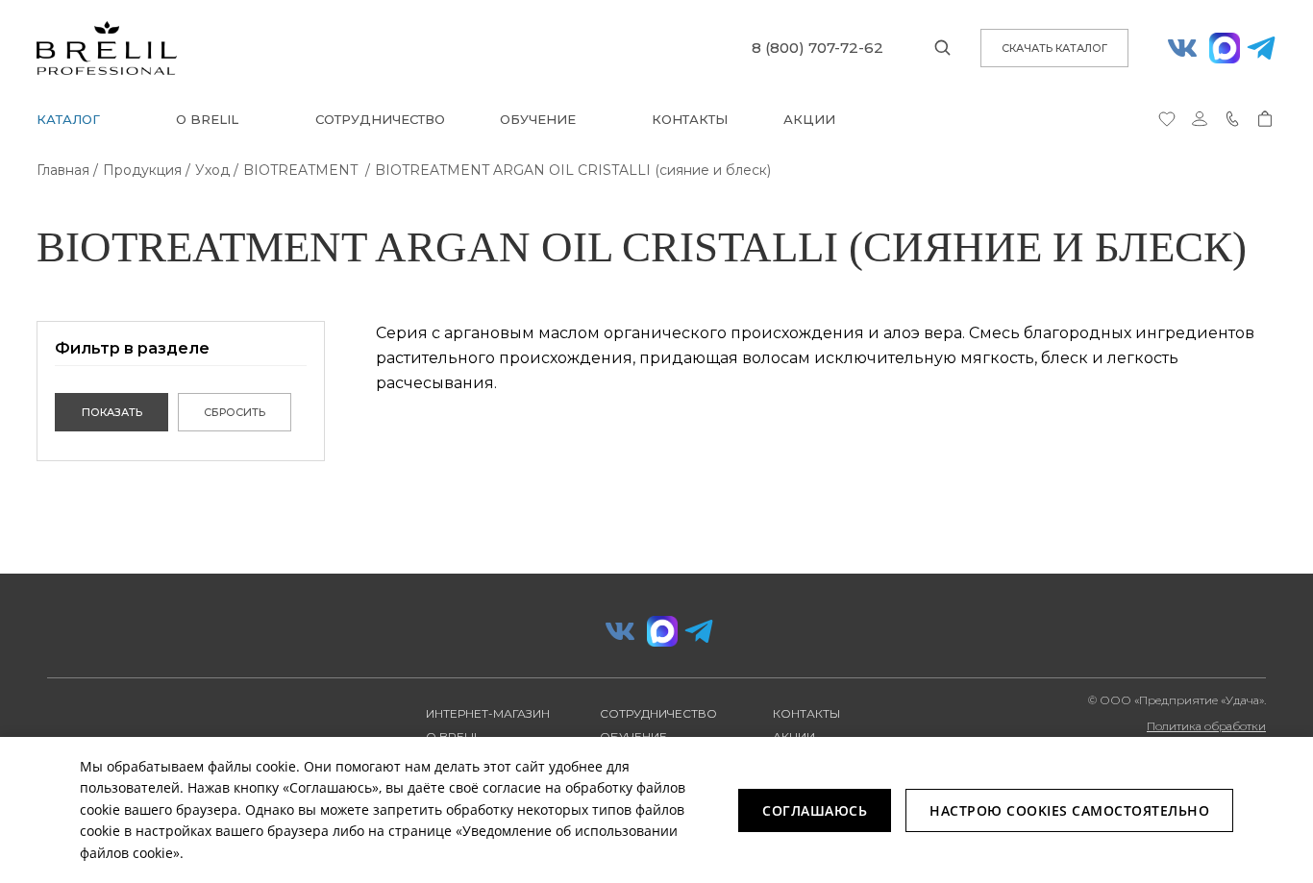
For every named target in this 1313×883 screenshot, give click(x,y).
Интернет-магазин (488, 713)
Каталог (68, 119)
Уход (212, 170)
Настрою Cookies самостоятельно (1069, 810)
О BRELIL (207, 119)
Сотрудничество (380, 119)
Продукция (142, 170)
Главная (63, 170)
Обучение (538, 119)
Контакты (690, 119)
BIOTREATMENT (302, 170)
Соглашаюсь (814, 810)
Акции (809, 119)
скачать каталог (1054, 48)
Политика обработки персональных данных (1202, 733)
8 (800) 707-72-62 (817, 47)
